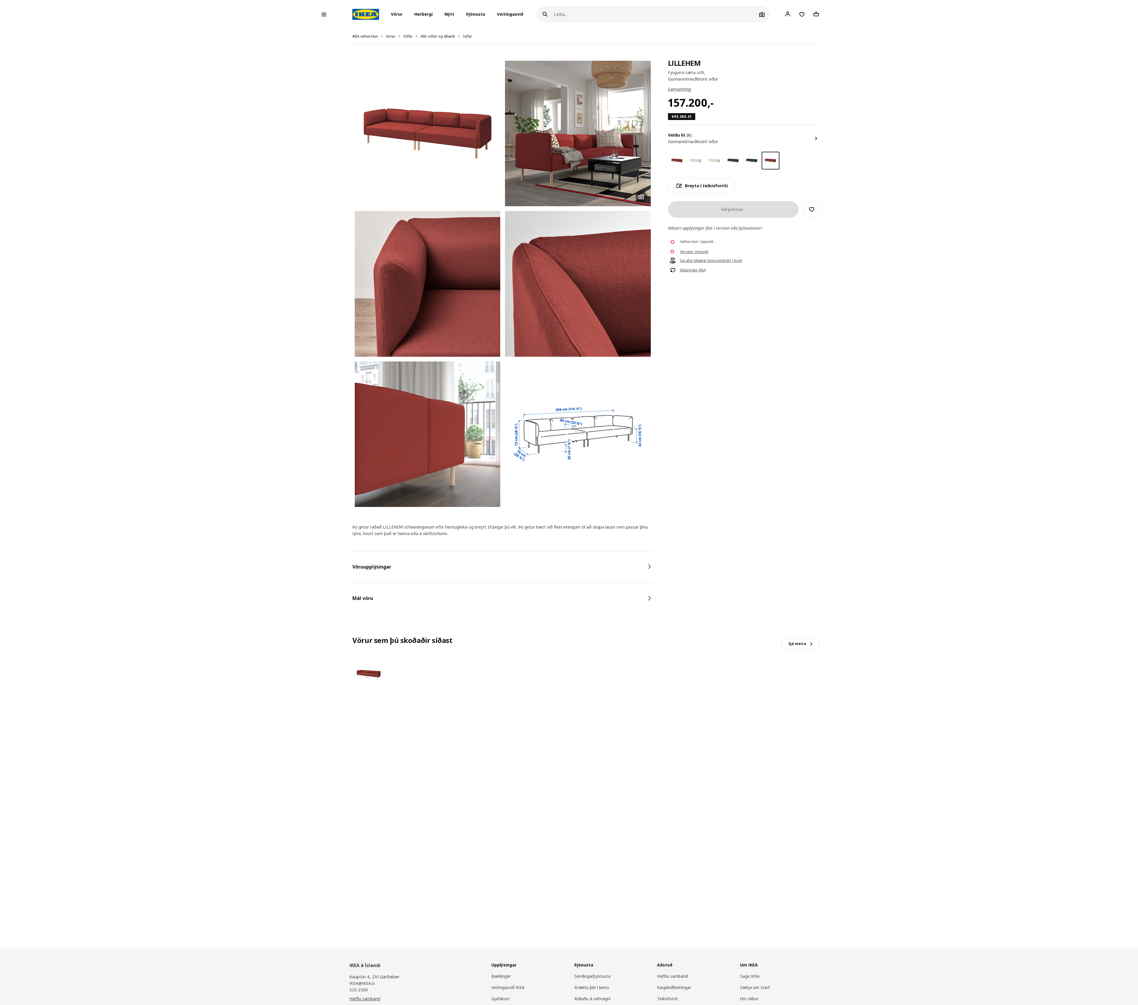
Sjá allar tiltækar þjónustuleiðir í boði (711, 261)
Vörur (390, 36)
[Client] (788, 14)
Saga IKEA (750, 976)
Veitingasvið (510, 14)
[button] (398, 14)
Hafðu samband (364, 998)
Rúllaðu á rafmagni (592, 998)
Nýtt (449, 14)
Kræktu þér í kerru (591, 987)
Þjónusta (475, 14)
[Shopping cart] (816, 14)
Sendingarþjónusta (592, 976)
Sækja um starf (755, 987)
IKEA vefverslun (365, 36)
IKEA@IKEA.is (362, 983)
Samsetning (679, 89)
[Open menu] (324, 14)
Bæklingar (501, 976)
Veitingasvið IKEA (508, 987)
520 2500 (358, 990)
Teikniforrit (667, 998)
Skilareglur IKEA (693, 270)
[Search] (545, 14)
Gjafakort (500, 998)
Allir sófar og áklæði (438, 36)
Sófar (408, 36)
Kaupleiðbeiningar (674, 987)
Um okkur (749, 998)
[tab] (502, 566)
